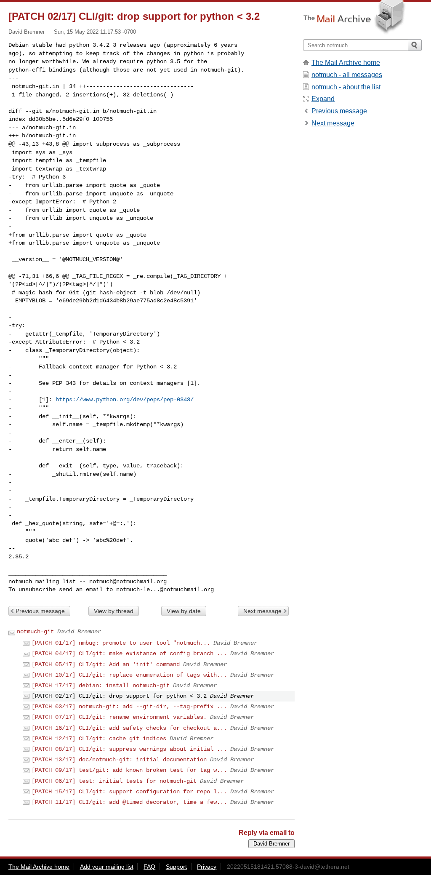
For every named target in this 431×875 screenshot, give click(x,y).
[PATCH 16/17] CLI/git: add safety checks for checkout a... (129, 728)
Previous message (40, 611)
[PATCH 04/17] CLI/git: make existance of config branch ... (129, 653)
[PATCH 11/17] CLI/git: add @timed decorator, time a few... (129, 802)
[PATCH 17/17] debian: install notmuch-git (101, 685)
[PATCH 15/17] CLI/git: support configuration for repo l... (129, 791)
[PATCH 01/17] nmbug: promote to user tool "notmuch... (121, 643)
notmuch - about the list (345, 87)
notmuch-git (35, 631)
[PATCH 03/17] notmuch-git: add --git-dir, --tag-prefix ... (129, 706)
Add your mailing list (106, 866)
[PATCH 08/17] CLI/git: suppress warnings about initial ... (129, 749)
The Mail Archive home (345, 62)
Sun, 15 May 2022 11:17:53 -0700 (95, 32)
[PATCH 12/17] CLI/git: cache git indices (99, 738)
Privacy (206, 866)
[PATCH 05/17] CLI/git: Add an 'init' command (106, 664)
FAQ (149, 866)
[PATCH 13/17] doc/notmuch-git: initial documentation (119, 759)
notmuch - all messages (346, 74)
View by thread (113, 611)
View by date (184, 611)
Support (176, 866)
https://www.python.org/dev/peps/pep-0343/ (125, 399)
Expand (323, 98)
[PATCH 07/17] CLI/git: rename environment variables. (119, 717)
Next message (262, 611)
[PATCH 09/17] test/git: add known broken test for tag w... (129, 770)
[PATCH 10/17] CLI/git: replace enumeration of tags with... (129, 675)
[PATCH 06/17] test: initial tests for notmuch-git (114, 781)
